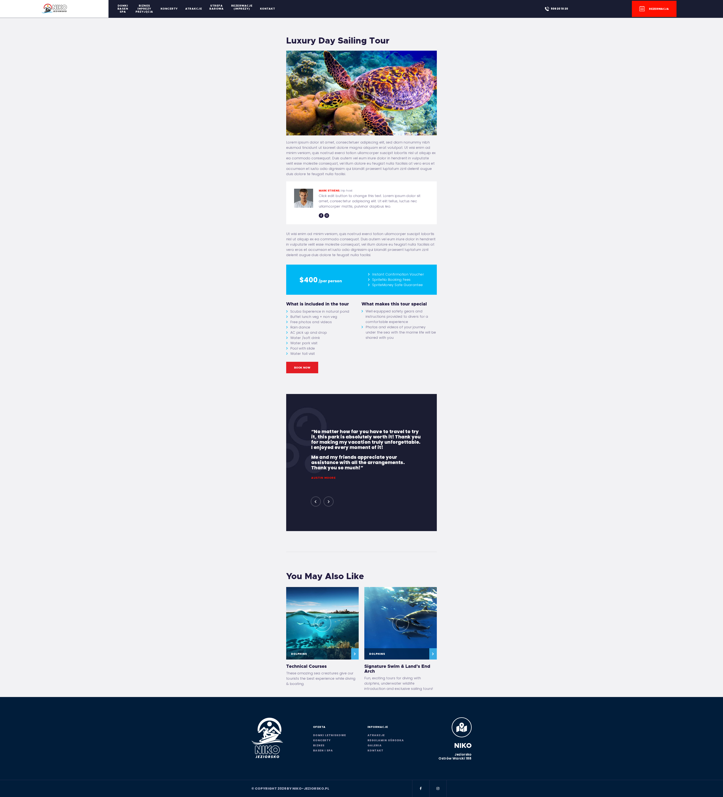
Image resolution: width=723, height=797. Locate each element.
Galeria (375, 745)
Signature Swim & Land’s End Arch (397, 669)
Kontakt (376, 750)
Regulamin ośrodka (386, 740)
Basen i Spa (323, 750)
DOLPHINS (299, 654)
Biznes (319, 745)
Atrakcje (376, 735)
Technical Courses (306, 666)
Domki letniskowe (329, 735)
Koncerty (322, 740)
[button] (295, 94)
